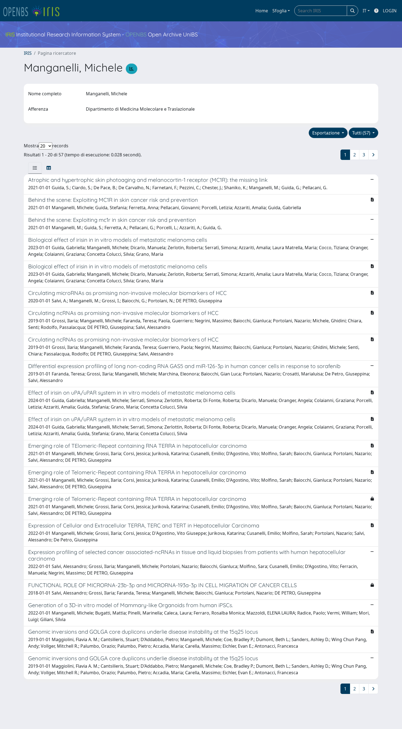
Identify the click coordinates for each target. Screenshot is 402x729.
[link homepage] (33, 10)
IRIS (28, 53)
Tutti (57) (361, 133)
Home (261, 11)
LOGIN (390, 11)
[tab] (35, 168)
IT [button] (364, 11)
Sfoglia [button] (279, 11)
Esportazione (326, 133)
